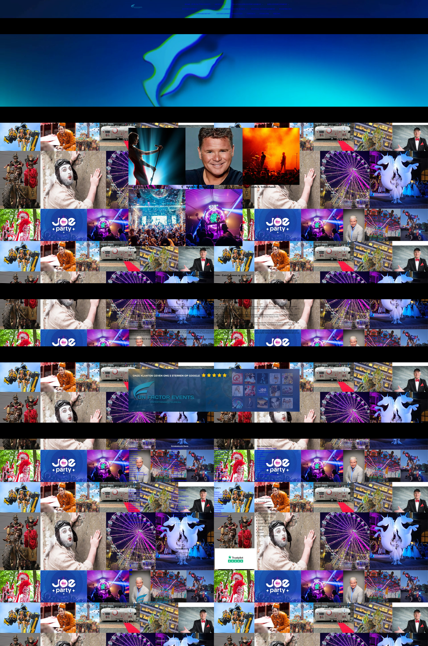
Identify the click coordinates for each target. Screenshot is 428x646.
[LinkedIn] (131, 574)
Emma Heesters (133, 454)
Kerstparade (132, 504)
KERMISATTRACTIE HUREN (233, 9)
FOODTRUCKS (285, 9)
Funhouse (174, 456)
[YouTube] (131, 570)
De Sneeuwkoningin (134, 514)
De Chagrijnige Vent (220, 452)
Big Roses (131, 510)
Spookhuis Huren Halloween (137, 498)
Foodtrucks (174, 498)
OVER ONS (264, 14)
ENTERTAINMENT (189, 9)
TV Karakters (218, 506)
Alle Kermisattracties (179, 480)
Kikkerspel (174, 468)
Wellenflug (174, 462)
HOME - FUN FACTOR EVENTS (197, 4)
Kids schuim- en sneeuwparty (266, 452)
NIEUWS (276, 14)
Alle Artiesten (133, 480)
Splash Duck (175, 452)
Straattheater (218, 496)
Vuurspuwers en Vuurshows (180, 496)
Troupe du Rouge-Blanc (221, 450)
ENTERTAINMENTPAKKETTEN (229, 14)
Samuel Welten (133, 448)
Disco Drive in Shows (178, 516)
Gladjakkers (132, 476)
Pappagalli (217, 470)
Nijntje (259, 472)
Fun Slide (260, 454)
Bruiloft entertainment (221, 494)
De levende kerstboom (221, 458)
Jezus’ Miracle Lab (220, 462)
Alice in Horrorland (134, 516)
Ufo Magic (217, 460)
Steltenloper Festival (220, 472)
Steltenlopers (175, 494)
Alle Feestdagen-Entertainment (140, 522)
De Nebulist (217, 464)
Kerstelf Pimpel (262, 464)
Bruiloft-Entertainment (178, 490)
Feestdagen (217, 510)
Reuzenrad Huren (176, 448)
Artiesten (217, 492)
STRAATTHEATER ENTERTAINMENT (246, 4)
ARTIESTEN (219, 4)
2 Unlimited (132, 464)
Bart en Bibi (260, 470)
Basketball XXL (176, 466)
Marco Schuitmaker (134, 450)
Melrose (130, 456)
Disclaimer (161, 640)
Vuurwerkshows (176, 502)
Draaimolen (175, 476)
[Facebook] (130, 565)
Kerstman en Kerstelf (135, 490)
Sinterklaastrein (133, 508)
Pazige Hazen (132, 518)
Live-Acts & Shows (177, 510)
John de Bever (132, 452)
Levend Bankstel (219, 476)
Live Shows (217, 498)
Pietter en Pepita (262, 476)
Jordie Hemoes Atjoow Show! (137, 474)
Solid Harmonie (133, 458)
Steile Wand (175, 470)
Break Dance (175, 450)
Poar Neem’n (132, 460)
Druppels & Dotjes (263, 460)
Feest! (259, 458)
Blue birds (217, 448)
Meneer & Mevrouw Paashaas (137, 494)
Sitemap (183, 640)
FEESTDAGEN (209, 9)
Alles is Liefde (218, 454)
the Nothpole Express (135, 506)
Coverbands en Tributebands (180, 506)
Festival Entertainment (221, 516)
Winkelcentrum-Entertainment (180, 512)
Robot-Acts (174, 504)
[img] (147, 8)
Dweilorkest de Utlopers (136, 472)
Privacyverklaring (172, 640)
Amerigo (259, 466)
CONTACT (251, 14)
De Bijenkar (218, 456)
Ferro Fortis (218, 474)
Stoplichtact (217, 468)
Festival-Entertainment (178, 500)
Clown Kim (260, 450)
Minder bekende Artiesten (179, 508)
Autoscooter (175, 464)
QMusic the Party (133, 468)
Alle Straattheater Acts (222, 480)
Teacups (173, 460)
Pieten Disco (132, 500)
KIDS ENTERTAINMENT (277, 4)
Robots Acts (217, 514)
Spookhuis (174, 458)
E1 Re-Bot (217, 466)
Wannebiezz (132, 470)
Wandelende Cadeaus (135, 512)
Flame (130, 462)
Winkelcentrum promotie (222, 500)
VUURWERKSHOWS (202, 14)
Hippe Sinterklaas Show (136, 492)
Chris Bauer (132, 466)
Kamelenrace (175, 454)
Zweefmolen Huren (177, 474)
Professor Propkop (263, 462)
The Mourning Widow (135, 496)
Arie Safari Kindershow (264, 468)
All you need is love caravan (137, 502)
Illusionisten (175, 492)
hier (198, 522)
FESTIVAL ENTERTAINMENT (263, 9)
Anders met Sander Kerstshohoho (267, 474)
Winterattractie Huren (178, 514)
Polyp (173, 472)
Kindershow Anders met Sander (267, 448)
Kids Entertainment (220, 504)
